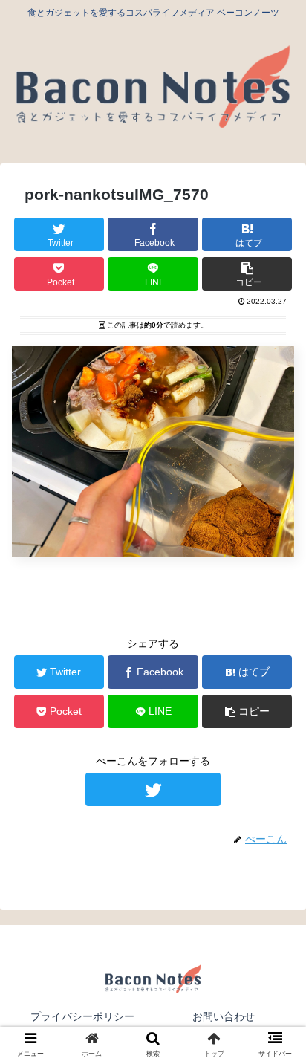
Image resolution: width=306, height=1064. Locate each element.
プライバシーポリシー (82, 1016)
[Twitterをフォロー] (153, 789)
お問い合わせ (223, 1016)
